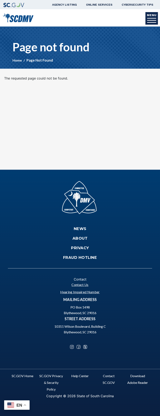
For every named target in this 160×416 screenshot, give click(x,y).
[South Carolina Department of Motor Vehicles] (18, 17)
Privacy (80, 248)
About (80, 238)
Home (17, 60)
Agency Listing (64, 4)
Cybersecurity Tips (137, 4)
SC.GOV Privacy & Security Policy (51, 382)
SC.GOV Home (22, 376)
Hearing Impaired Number (80, 292)
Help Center (80, 376)
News (80, 228)
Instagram (72, 347)
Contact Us (79, 285)
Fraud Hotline (80, 257)
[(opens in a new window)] (13, 4)
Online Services (99, 4)
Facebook (78, 347)
